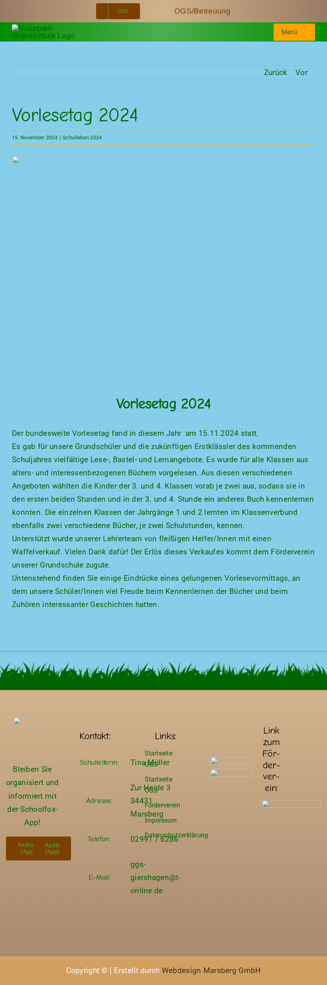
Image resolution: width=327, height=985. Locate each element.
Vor (301, 72)
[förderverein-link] (291, 803)
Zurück (276, 72)
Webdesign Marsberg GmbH (211, 970)
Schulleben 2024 (82, 137)
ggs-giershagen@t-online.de (155, 877)
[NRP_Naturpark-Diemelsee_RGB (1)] (231, 772)
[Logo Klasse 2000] (231, 760)
